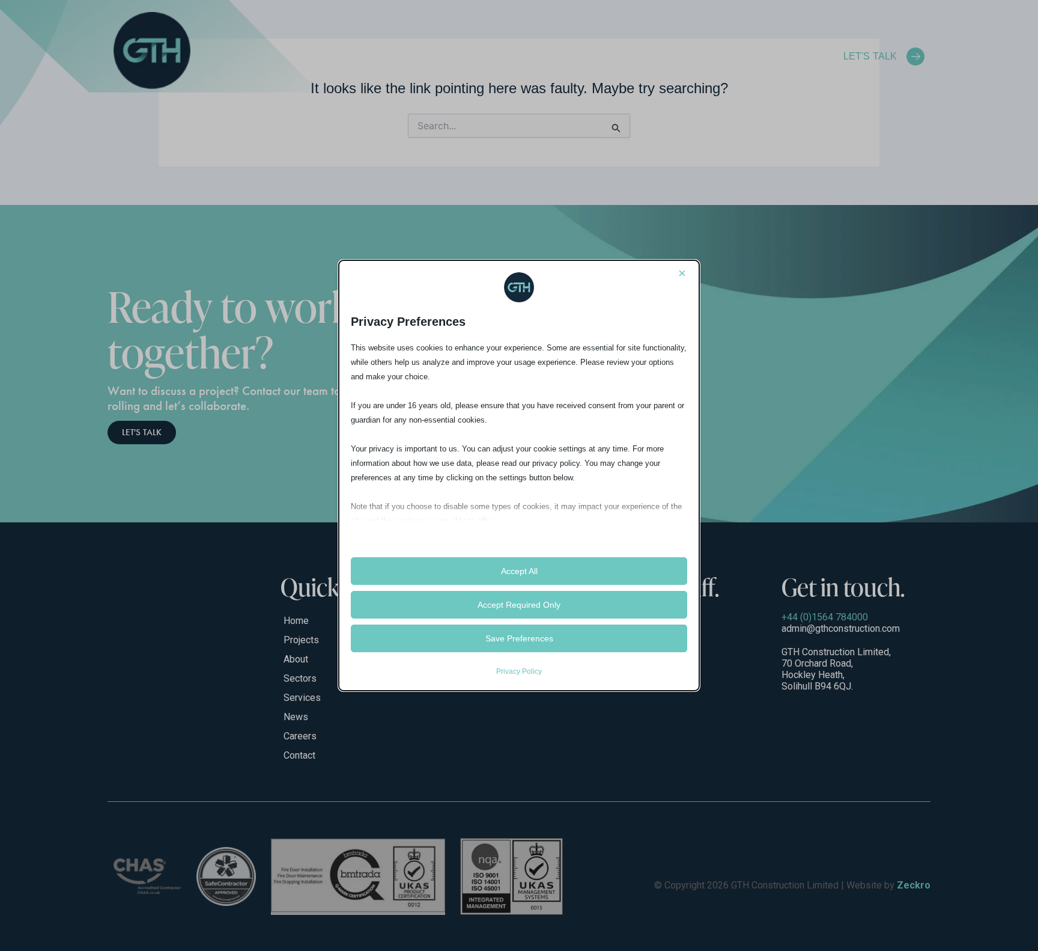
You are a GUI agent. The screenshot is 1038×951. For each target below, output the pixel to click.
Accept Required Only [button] (519, 605)
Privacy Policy (519, 671)
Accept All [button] (519, 571)
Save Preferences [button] (519, 638)
